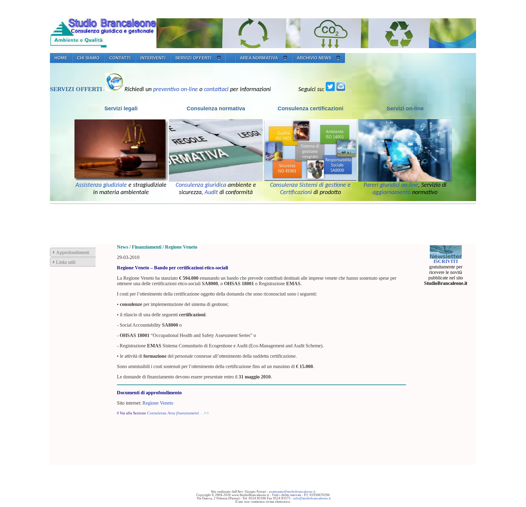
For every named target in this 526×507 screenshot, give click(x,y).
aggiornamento (392, 193)
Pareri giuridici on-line (390, 185)
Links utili (65, 262)
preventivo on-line (175, 90)
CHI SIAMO (88, 57)
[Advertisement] (161, 220)
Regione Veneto (157, 403)
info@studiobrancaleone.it (312, 498)
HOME (60, 57)
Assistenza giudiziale (101, 185)
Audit (211, 193)
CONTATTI (120, 57)
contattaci (216, 90)
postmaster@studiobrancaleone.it (292, 491)
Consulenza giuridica (201, 185)
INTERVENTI (153, 57)
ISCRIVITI (445, 261)
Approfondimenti (72, 252)
